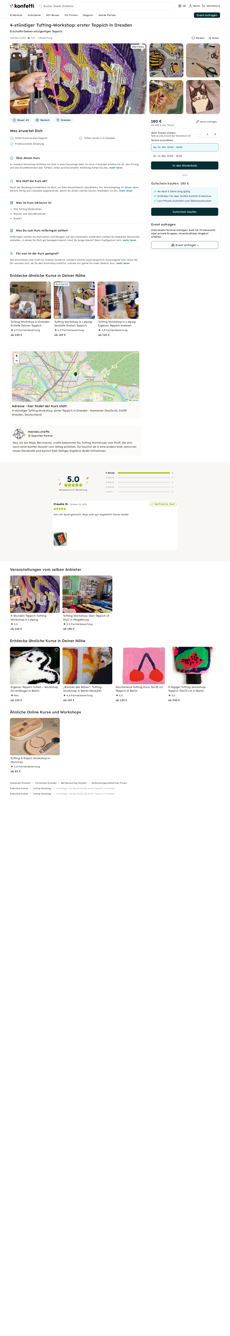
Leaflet (134, 400)
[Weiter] (137, 301)
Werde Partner (107, 15)
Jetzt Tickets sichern (163, 132)
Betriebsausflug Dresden (74, 783)
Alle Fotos (138, 46)
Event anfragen (207, 15)
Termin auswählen (162, 140)
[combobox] (106, 6)
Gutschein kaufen (184, 211)
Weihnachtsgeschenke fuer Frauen (109, 783)
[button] (75, 374)
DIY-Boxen (52, 15)
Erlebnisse (16, 15)
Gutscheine (34, 15)
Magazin (88, 15)
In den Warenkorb (184, 165)
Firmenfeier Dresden (45, 783)
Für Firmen (71, 15)
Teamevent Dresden (20, 783)
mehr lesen (116, 167)
